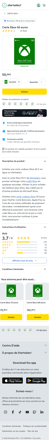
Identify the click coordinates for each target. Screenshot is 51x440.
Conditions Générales (13, 268)
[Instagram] (6, 412)
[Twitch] (35, 412)
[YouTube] (28, 412)
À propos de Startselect (16, 352)
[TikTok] (20, 412)
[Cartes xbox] (4, 13)
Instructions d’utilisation (14, 226)
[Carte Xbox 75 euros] (11, 291)
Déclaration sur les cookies (13, 431)
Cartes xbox (12, 13)
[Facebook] (13, 412)
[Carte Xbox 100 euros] (37, 291)
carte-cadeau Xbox (26, 196)
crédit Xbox (31, 181)
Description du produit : (14, 160)
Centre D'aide (10, 345)
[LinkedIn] (42, 412)
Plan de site (32, 431)
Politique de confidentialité (35, 426)
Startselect (35, 177)
